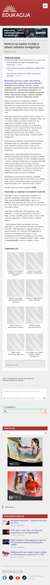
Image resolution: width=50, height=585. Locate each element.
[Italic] (7, 398)
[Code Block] (24, 398)
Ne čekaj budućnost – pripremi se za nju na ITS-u (29, 521)
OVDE (34, 187)
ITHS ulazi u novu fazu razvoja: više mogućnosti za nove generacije (26, 531)
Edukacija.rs (10, 507)
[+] (32, 398)
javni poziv (23, 83)
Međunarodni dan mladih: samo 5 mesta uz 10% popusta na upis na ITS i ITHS (29, 553)
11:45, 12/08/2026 (17, 557)
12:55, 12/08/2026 (17, 547)
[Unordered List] (18, 398)
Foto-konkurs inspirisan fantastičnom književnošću (26, 68)
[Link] (27, 398)
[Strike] (13, 398)
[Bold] (4, 398)
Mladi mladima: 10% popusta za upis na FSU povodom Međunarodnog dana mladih (28, 542)
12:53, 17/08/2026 (17, 525)
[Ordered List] (16, 398)
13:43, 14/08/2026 (17, 535)
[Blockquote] (21, 398)
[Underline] (10, 398)
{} (30, 398)
